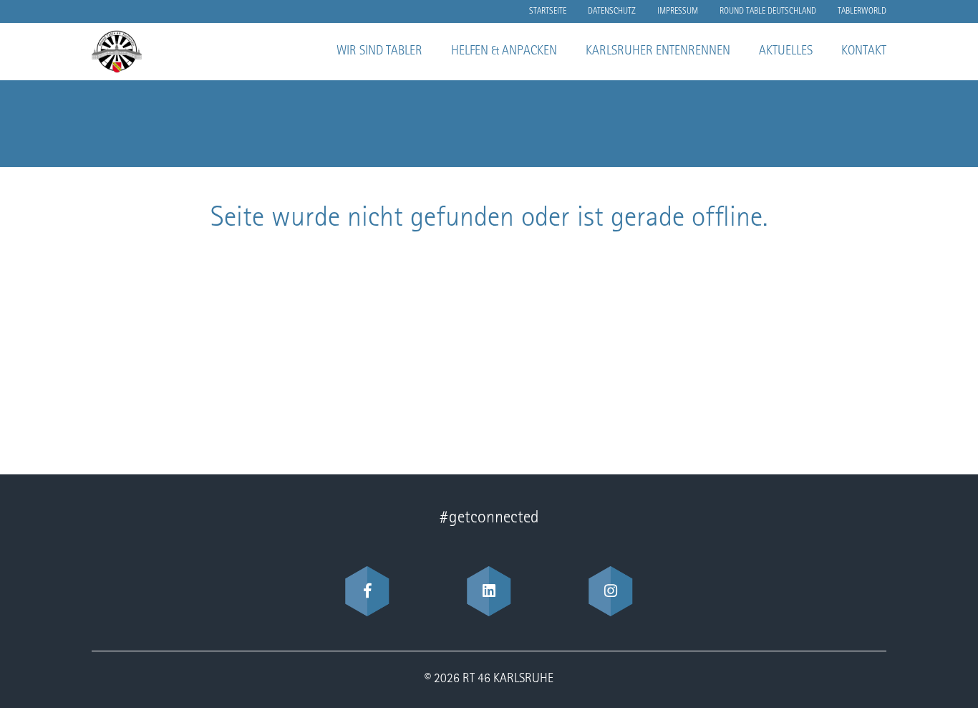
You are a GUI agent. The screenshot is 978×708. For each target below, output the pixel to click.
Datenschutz (612, 11)
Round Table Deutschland (768, 11)
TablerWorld (862, 11)
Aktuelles (786, 51)
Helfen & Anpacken (504, 51)
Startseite (547, 11)
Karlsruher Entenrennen (658, 51)
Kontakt (863, 51)
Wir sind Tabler (379, 51)
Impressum (677, 11)
